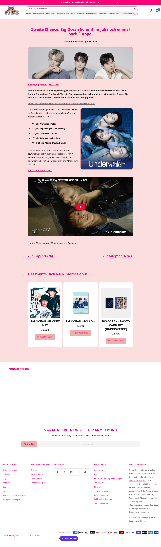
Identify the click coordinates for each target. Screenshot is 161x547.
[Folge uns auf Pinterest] (78, 471)
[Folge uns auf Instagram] (71, 471)
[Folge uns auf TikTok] (85, 471)
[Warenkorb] (157, 10)
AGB (95, 474)
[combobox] (81, 8)
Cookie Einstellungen (103, 491)
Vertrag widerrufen (101, 503)
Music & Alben (37, 474)
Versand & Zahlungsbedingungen (108, 478)
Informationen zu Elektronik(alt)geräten (103, 497)
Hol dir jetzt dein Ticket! (40, 170)
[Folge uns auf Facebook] (57, 471)
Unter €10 (103, 13)
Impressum (98, 470)
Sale (73, 13)
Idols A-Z (6, 474)
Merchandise (38, 13)
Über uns (6, 482)
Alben (28, 13)
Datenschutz (99, 482)
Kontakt (6, 491)
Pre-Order (50, 13)
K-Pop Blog (33, 84)
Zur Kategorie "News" (118, 256)
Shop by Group (63, 13)
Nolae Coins (114, 13)
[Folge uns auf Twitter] (64, 471)
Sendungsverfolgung (130, 13)
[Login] (151, 10)
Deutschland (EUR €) (11, 536)
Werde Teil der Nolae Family (14, 495)
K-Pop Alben (134, 470)
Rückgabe (98, 487)
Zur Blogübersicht (40, 256)
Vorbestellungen (38, 482)
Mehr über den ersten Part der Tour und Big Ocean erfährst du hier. (61, 103)
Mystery (80, 13)
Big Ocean (54, 84)
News (44, 84)
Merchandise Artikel (137, 480)
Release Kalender (10, 470)
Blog (4, 487)
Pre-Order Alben (144, 491)
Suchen (34, 470)
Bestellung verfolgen (11, 499)
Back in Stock (91, 13)
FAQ (4, 478)
